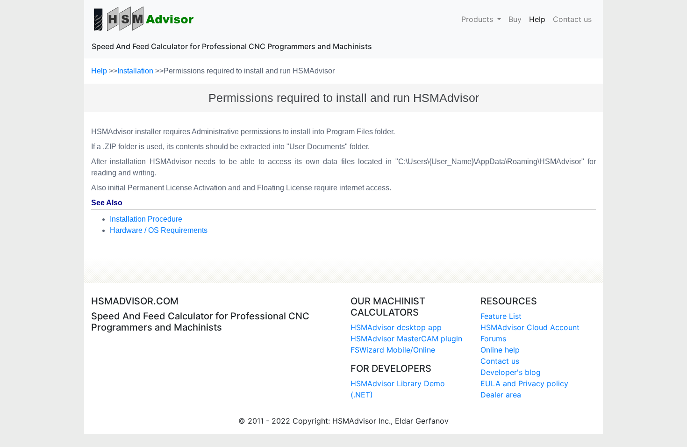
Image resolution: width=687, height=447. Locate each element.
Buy (515, 19)
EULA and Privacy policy (524, 383)
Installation (136, 71)
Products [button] (478, 19)
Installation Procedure (146, 219)
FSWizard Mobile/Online (393, 349)
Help (539, 19)
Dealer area (500, 394)
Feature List (501, 316)
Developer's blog (510, 372)
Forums (493, 338)
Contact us (572, 19)
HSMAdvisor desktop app (396, 327)
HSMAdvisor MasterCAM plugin (406, 338)
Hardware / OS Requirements (159, 230)
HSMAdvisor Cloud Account (530, 327)
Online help (500, 349)
